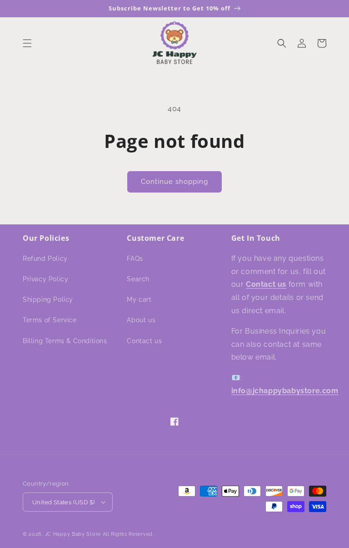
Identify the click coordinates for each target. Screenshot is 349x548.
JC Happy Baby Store (73, 534)
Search (138, 279)
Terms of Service (50, 320)
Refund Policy (45, 258)
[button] (27, 43)
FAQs (135, 258)
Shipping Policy (48, 299)
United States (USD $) (63, 502)
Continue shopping (174, 182)
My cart (139, 299)
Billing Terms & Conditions (65, 341)
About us (141, 320)
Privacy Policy (45, 279)
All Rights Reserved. (128, 534)
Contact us (144, 341)
